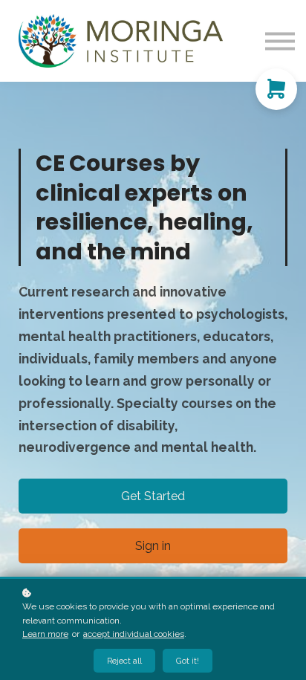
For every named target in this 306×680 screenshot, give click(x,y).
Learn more (45, 634)
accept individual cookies (133, 634)
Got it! (187, 660)
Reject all (124, 660)
